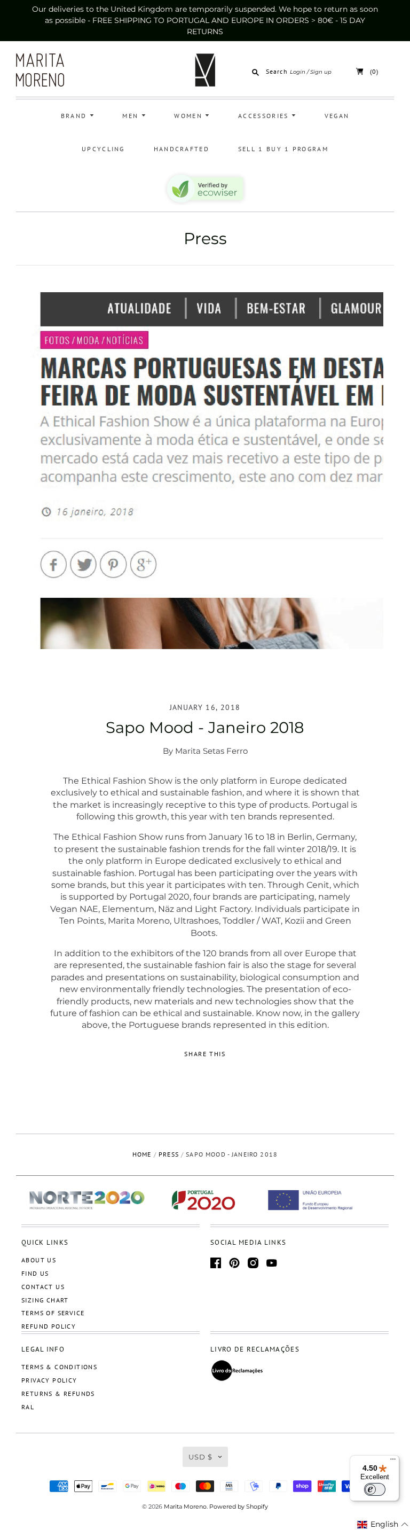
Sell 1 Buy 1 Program (283, 149)
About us (38, 1260)
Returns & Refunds (58, 1394)
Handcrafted (181, 149)
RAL (27, 1407)
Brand (75, 116)
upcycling (103, 149)
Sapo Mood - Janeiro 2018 (205, 727)
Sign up (321, 71)
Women (189, 116)
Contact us (43, 1287)
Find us (35, 1273)
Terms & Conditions (59, 1367)
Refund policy (48, 1326)
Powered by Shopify (238, 1506)
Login (297, 71)
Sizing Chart (45, 1300)
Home (142, 1154)
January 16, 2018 (205, 707)
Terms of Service (52, 1313)
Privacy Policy (49, 1380)
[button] (383, 1524)
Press (205, 238)
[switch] (374, 1489)
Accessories (264, 116)
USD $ (200, 1457)
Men (131, 116)
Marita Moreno (185, 1506)
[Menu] (393, 1461)
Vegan (337, 116)
